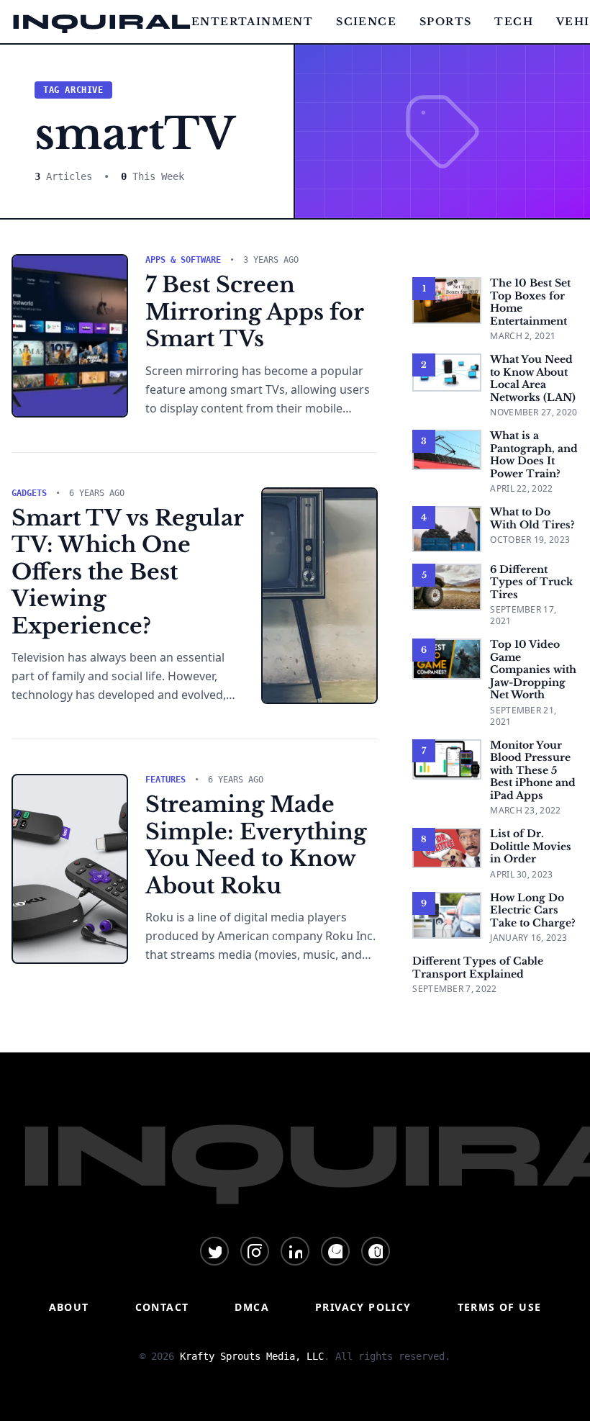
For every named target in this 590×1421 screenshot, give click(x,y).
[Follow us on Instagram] (254, 1251)
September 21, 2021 (523, 716)
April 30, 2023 (521, 874)
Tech (513, 21)
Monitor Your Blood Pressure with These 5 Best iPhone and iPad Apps (533, 770)
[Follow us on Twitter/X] (214, 1251)
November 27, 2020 (533, 412)
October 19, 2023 (530, 539)
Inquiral (101, 22)
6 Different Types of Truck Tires (531, 582)
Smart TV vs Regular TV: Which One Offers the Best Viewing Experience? (127, 572)
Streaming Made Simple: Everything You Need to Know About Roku (255, 845)
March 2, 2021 (522, 336)
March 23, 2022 (525, 810)
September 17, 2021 (523, 615)
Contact (162, 1307)
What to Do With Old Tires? (532, 518)
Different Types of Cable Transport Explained (477, 967)
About (69, 1307)
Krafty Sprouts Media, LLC (252, 1356)
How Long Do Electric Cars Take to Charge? (533, 910)
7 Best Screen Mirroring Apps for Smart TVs (254, 311)
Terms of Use (500, 1307)
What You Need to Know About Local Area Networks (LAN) (533, 378)
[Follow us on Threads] (375, 1251)
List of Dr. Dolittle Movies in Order (530, 846)
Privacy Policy (363, 1307)
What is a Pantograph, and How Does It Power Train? (534, 454)
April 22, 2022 (521, 488)
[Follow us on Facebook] (335, 1251)
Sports (445, 21)
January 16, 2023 (528, 937)
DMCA (252, 1307)
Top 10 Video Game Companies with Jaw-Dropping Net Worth (533, 669)
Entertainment (252, 21)
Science (366, 21)
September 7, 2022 (454, 989)
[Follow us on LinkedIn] (295, 1251)
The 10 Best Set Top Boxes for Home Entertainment (530, 302)
